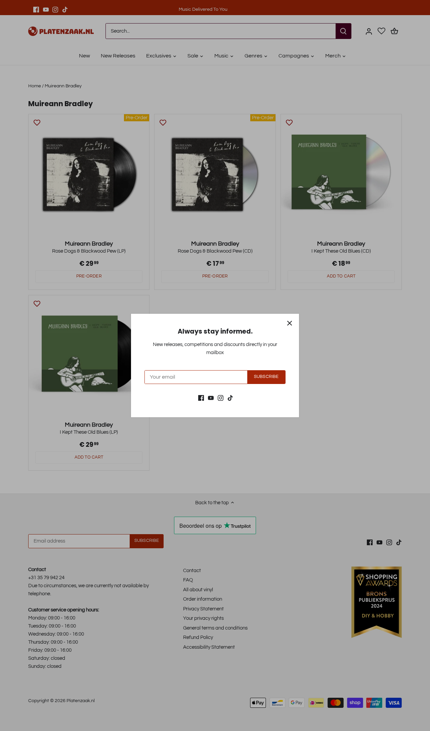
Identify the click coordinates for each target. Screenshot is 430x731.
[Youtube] (211, 397)
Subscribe (266, 377)
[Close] (289, 323)
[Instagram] (220, 397)
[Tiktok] (230, 397)
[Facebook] (201, 397)
